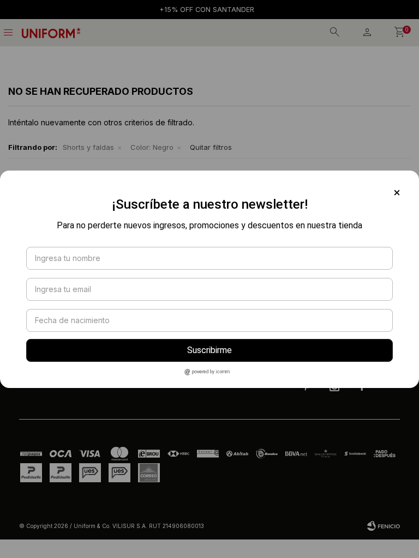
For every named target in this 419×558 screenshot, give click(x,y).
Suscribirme (209, 350)
